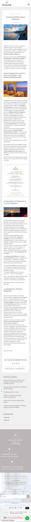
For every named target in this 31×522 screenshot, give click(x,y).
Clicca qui (6, 284)
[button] (15, 360)
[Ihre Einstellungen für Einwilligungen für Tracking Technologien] (1, 391)
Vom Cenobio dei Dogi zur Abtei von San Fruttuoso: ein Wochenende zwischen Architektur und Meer (14, 382)
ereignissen (7, 417)
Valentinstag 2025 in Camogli (11, 392)
